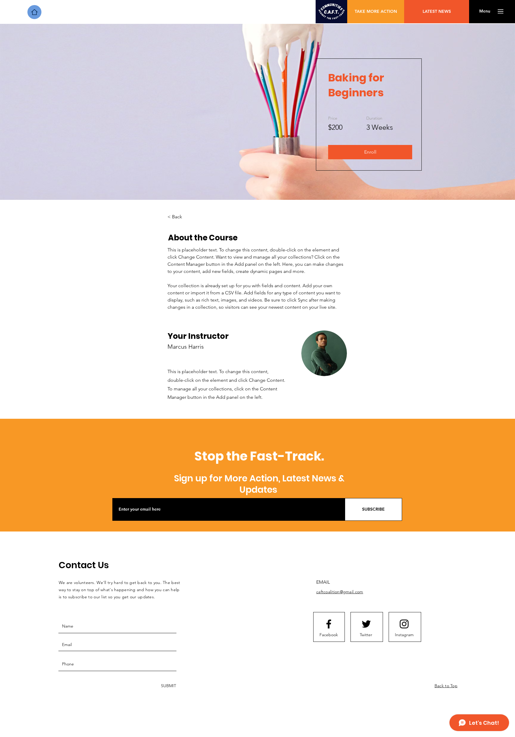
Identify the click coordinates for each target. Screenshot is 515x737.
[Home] (34, 12)
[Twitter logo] (366, 624)
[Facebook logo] (329, 624)
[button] (484, 11)
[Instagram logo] (404, 624)
